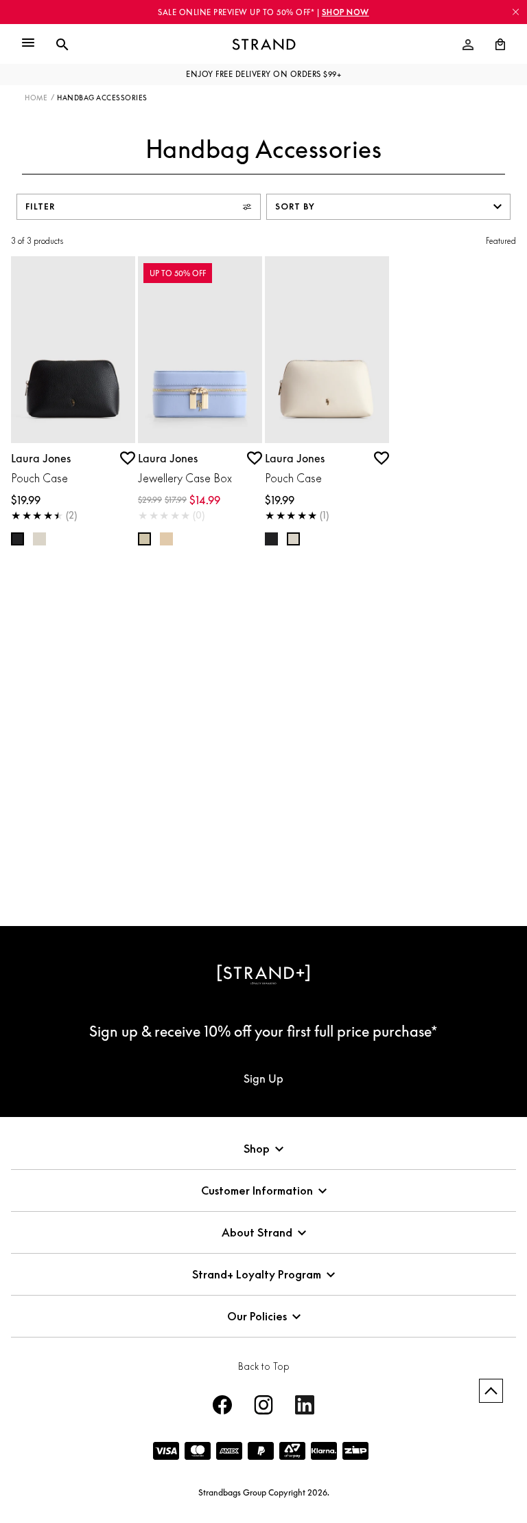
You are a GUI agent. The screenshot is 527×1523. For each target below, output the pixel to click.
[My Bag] (494, 45)
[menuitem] (468, 45)
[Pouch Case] (73, 349)
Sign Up (263, 1078)
